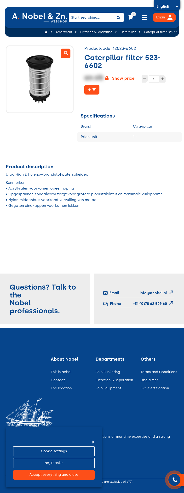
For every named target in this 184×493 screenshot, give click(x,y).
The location (61, 388)
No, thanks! (54, 463)
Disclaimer (149, 380)
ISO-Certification (155, 388)
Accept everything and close (53, 475)
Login (160, 17)
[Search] (118, 17)
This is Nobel (61, 372)
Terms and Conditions (159, 372)
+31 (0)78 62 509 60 (149, 304)
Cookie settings (54, 451)
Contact (58, 380)
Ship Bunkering (108, 372)
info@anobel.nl (153, 293)
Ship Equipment (108, 388)
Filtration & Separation (114, 380)
